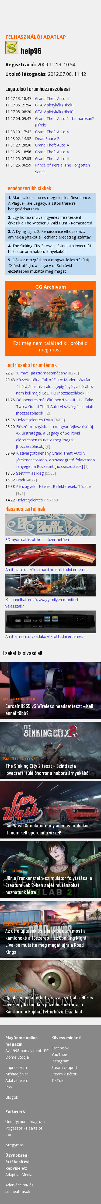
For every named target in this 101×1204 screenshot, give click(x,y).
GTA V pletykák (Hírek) (54, 104)
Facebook (60, 1047)
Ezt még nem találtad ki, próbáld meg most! (50, 346)
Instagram (60, 1060)
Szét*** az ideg (30, 473)
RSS (8, 1086)
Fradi (20, 479)
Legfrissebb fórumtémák (31, 364)
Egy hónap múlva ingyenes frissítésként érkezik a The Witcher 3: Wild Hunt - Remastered (50, 220)
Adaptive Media (18, 1174)
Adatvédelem (16, 1080)
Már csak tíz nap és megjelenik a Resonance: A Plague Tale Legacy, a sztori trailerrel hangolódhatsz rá (49, 203)
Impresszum (16, 1067)
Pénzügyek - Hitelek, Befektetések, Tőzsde (53, 486)
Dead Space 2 (47, 138)
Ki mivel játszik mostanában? (41, 373)
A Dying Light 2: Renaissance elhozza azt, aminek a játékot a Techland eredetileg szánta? (49, 234)
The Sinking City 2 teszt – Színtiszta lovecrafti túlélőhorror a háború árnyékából (49, 248)
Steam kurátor (63, 1073)
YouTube (59, 1054)
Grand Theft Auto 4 (52, 98)
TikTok (57, 1080)
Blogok (11, 1097)
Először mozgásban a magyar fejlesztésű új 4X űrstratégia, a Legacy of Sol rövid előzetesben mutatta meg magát (48, 265)
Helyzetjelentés (29, 500)
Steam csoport (64, 1067)
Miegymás (14, 1144)
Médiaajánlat (16, 1073)
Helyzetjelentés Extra (34, 419)
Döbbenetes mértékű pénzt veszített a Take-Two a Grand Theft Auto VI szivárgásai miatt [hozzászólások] (55, 406)
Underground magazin (25, 1121)
